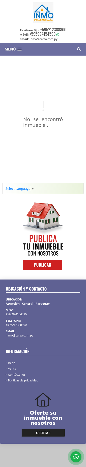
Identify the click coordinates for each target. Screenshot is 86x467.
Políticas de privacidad (23, 380)
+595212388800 (53, 30)
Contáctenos (16, 374)
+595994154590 (42, 34)
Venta (12, 368)
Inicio (11, 363)
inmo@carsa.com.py (19, 335)
